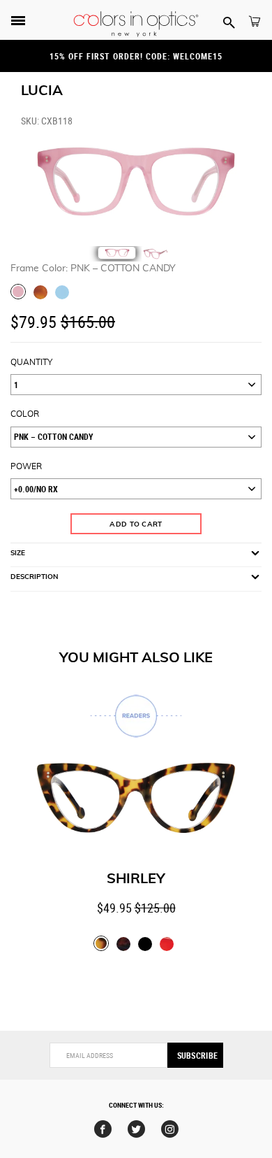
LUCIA (42, 91)
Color (24, 414)
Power (26, 466)
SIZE (17, 553)
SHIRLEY (136, 879)
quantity (31, 362)
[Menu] (18, 21)
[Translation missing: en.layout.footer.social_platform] (103, 1129)
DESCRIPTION (34, 576)
